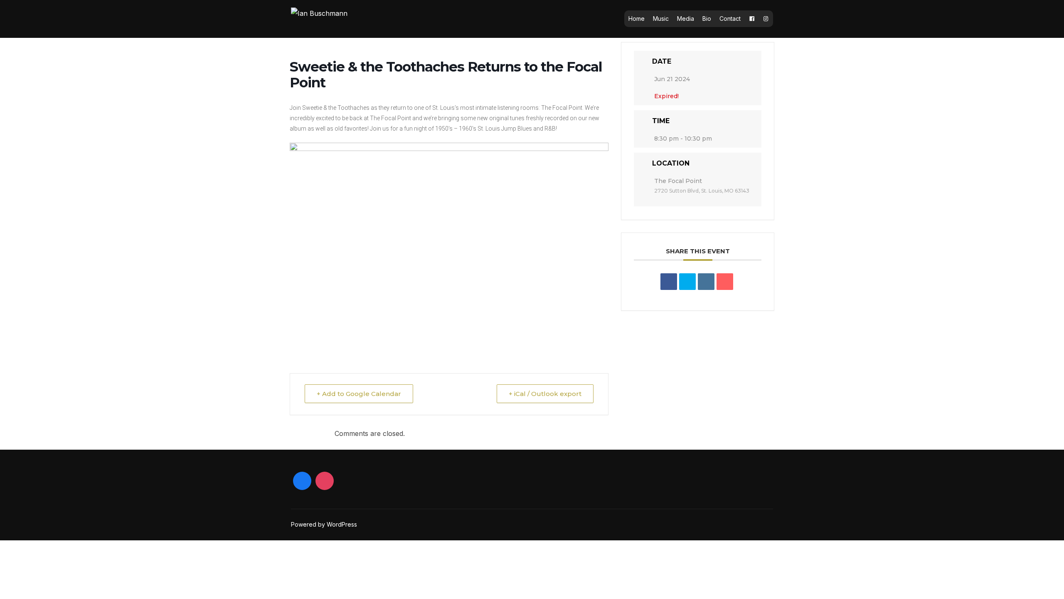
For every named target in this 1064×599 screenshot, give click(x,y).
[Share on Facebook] (668, 281)
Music (661, 18)
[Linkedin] (706, 281)
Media (685, 18)
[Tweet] (687, 281)
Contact (730, 18)
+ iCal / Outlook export (545, 394)
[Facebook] (752, 18)
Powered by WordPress (324, 524)
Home (636, 18)
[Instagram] (766, 18)
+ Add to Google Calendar (359, 394)
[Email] (725, 281)
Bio (706, 18)
